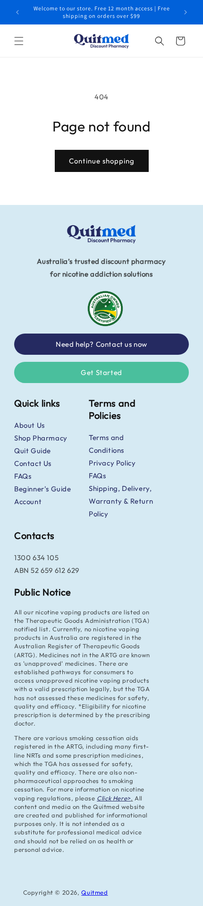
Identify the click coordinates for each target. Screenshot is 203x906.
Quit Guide (32, 450)
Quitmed (94, 892)
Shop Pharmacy (41, 437)
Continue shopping (102, 160)
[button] (18, 41)
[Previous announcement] (17, 12)
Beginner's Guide (42, 488)
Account (28, 501)
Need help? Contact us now (101, 344)
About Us (29, 425)
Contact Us (32, 463)
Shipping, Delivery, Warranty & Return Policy (121, 501)
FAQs (22, 476)
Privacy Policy (112, 462)
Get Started (101, 372)
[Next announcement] (185, 12)
